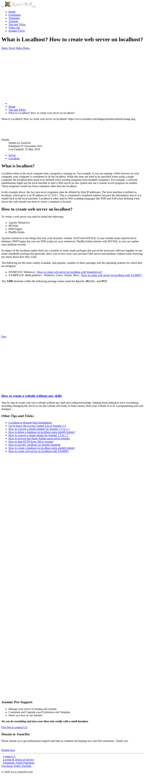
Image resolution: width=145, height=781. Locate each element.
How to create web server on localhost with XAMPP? (111, 275)
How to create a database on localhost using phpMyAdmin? (41, 447)
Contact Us (9, 756)
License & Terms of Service (18, 759)
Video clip (14, 27)
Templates (14, 18)
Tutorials (13, 21)
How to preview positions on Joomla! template (34, 444)
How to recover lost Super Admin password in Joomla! (39, 438)
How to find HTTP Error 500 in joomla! (30, 441)
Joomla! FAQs (16, 30)
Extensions (14, 14)
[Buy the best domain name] (72, 645)
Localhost (13, 158)
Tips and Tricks (17, 24)
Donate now (8, 750)
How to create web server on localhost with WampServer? (69, 272)
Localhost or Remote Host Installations (30, 422)
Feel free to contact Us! (14, 727)
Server (12, 155)
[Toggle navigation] (2, 6)
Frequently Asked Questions (18, 762)
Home (11, 11)
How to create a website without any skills (31, 396)
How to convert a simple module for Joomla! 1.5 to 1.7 (39, 428)
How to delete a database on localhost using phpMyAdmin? (41, 432)
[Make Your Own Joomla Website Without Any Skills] (3, 389)
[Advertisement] (72, 74)
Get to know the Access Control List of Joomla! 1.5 (37, 425)
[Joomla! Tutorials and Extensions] (19, 5)
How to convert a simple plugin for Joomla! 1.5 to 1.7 (38, 435)
